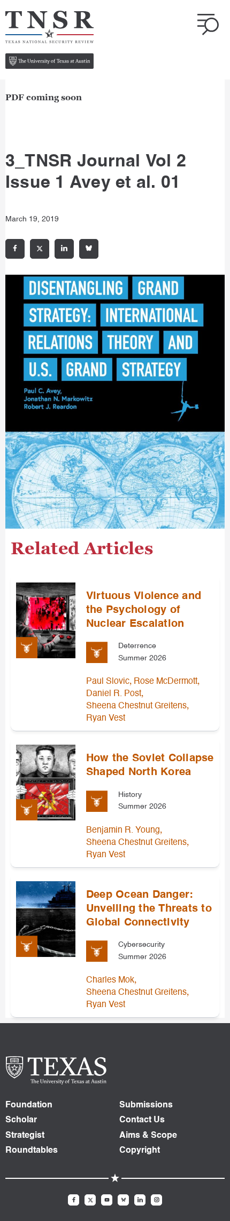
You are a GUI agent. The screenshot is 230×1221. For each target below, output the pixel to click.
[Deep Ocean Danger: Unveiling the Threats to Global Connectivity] (45, 919)
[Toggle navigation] (208, 24)
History (130, 795)
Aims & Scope (148, 1135)
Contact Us (142, 1120)
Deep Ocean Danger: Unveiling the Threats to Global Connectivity (149, 909)
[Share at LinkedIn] (64, 249)
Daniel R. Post (113, 694)
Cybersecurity (141, 944)
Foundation (28, 1105)
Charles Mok (110, 980)
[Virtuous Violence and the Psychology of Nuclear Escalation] (45, 620)
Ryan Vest (105, 718)
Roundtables (31, 1150)
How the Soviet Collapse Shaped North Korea (150, 765)
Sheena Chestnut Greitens (136, 706)
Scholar (21, 1120)
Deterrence (137, 646)
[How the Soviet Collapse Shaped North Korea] (45, 782)
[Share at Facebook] (15, 249)
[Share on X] (39, 249)
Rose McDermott (165, 681)
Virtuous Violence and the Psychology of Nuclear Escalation (143, 610)
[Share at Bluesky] (88, 249)
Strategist (24, 1135)
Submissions (146, 1105)
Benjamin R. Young (123, 830)
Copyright (139, 1150)
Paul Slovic (107, 681)
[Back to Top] (209, 1200)
